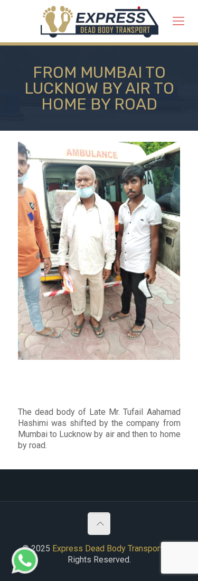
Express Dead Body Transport (107, 548)
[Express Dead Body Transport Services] (99, 21)
